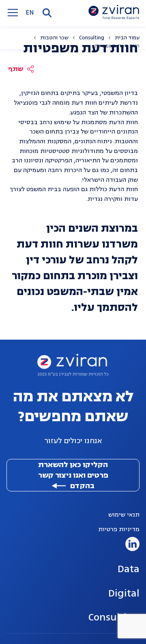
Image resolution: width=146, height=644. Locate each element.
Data (128, 568)
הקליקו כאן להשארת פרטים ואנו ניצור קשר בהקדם (73, 475)
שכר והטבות (54, 37)
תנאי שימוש (124, 514)
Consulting (91, 37)
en (30, 12)
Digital (124, 593)
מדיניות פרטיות (119, 529)
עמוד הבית (127, 37)
